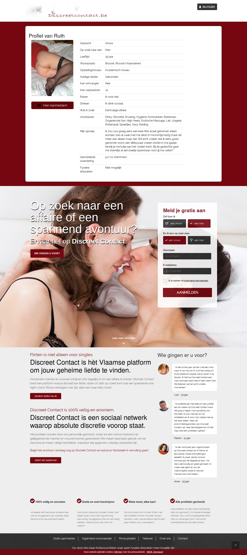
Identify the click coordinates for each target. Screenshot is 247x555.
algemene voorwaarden (196, 280)
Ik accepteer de (188, 280)
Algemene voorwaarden (97, 538)
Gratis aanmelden (64, 538)
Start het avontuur (46, 460)
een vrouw (176, 223)
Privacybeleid (127, 538)
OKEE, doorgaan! (155, 552)
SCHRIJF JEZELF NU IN (46, 396)
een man (199, 223)
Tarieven (147, 538)
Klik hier (118, 552)
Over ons (165, 538)
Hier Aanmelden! (54, 105)
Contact (183, 538)
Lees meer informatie (123, 338)
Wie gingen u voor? (47, 253)
